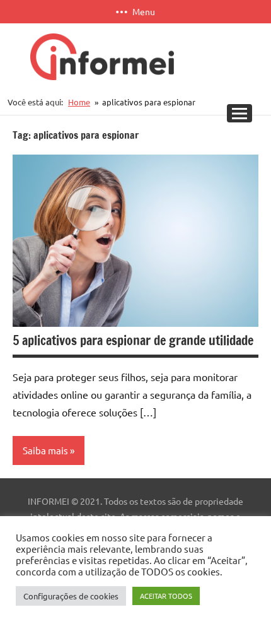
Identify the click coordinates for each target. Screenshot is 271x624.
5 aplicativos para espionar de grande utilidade (133, 340)
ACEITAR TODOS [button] (166, 596)
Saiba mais (45, 450)
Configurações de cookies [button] (70, 596)
